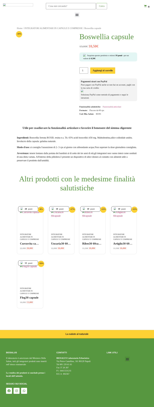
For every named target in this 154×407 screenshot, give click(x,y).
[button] (77, 14)
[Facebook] (9, 391)
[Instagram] (17, 391)
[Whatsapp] (24, 391)
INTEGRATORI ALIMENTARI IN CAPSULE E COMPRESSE (53, 28)
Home (20, 28)
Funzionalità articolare (112, 107)
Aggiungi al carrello (103, 70)
